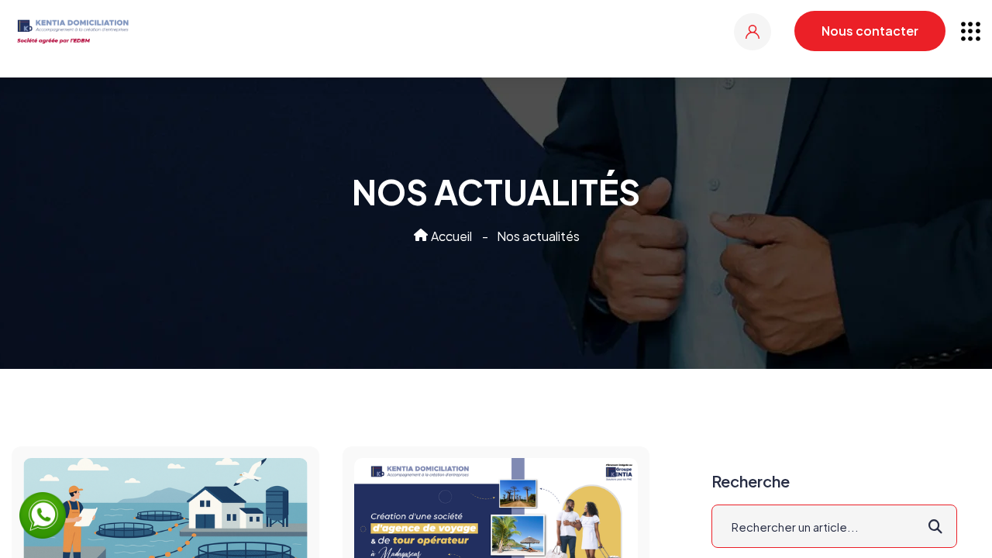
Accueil (450, 236)
